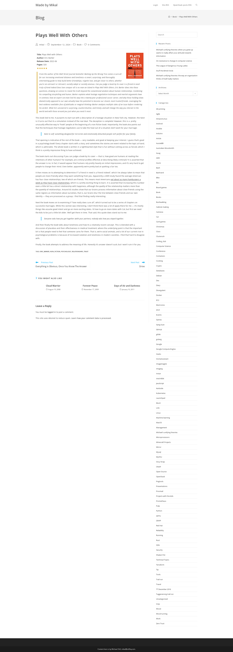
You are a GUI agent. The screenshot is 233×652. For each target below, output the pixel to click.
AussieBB (159, 143)
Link (158, 408)
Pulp (158, 506)
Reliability (160, 530)
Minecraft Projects (163, 442)
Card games (161, 221)
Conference (160, 251)
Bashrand (160, 172)
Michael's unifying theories (166, 432)
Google (159, 344)
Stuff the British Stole (164, 70)
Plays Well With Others (188, 16)
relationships (77, 251)
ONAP (158, 467)
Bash (158, 168)
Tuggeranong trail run (165, 594)
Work (158, 618)
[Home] (169, 16)
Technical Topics (162, 560)
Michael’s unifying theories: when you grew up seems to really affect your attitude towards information (174, 52)
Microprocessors (162, 437)
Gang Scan (160, 324)
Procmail (159, 491)
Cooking (159, 261)
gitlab (158, 334)
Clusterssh (160, 236)
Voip (158, 604)
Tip (157, 569)
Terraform (160, 565)
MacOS (159, 422)
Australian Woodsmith (165, 148)
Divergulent (160, 290)
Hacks (158, 354)
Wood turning (161, 614)
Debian (159, 275)
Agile (158, 114)
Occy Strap (160, 462)
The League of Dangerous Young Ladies (172, 65)
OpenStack (160, 476)
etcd (158, 310)
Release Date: (43, 61)
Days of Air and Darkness (127, 285)
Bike (158, 177)
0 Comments (94, 44)
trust (86, 251)
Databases (160, 270)
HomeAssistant (162, 359)
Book (79, 44)
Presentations (161, 486)
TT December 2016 (163, 589)
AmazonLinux (161, 119)
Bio (157, 182)
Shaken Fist (160, 555)
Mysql (158, 452)
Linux (158, 413)
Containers (160, 256)
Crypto (159, 266)
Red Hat (159, 525)
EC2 (157, 300)
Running (159, 535)
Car (157, 217)
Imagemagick (161, 364)
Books (158, 197)
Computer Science (163, 246)
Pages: (40, 64)
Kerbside (159, 388)
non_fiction (55, 251)
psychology (66, 251)
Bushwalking (161, 202)
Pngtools (159, 481)
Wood (158, 609)
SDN (158, 545)
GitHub (159, 329)
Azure (158, 163)
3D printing (160, 109)
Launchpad (160, 398)
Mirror (158, 447)
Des (157, 280)
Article (158, 138)
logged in (51, 312)
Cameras (159, 212)
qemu (158, 516)
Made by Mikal (46, 5)
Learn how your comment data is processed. (91, 318)
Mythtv (159, 457)
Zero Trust (160, 623)
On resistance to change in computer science (174, 61)
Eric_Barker (44, 251)
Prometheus (161, 501)
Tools (158, 574)
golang (159, 339)
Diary (158, 285)
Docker (159, 295)
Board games (161, 187)
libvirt (158, 403)
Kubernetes (160, 393)
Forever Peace (90, 285)
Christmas (160, 226)
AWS (158, 158)
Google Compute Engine (166, 349)
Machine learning (163, 417)
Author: (40, 58)
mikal (41, 44)
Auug (158, 153)
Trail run (159, 579)
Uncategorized (162, 599)
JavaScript (160, 383)
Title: (39, 54)
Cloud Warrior (53, 285)
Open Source (161, 471)
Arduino (159, 133)
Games (159, 319)
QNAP (158, 520)
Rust (158, 540)
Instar (158, 373)
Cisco (158, 231)
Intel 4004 (160, 378)
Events (159, 315)
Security (159, 550)
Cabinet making (162, 207)
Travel (158, 584)
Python (159, 511)
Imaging (159, 368)
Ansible (159, 128)
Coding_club (161, 241)
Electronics (160, 305)
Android (159, 123)
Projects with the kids (164, 496)
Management (161, 427)
